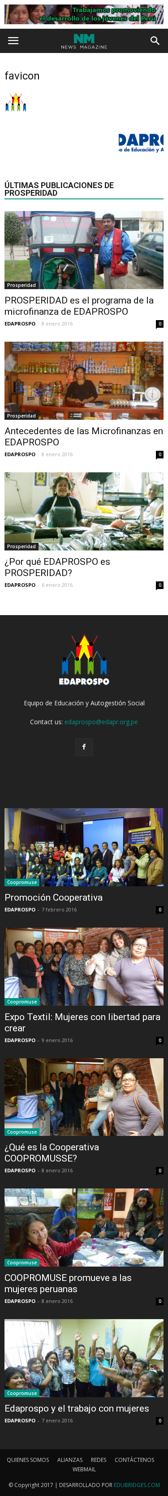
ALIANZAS (69, 1460)
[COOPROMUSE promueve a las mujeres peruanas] (84, 1227)
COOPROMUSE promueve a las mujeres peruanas (68, 1283)
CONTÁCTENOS (134, 1460)
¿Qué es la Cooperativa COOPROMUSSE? (51, 1153)
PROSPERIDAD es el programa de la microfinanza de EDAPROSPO (79, 306)
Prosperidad (21, 285)
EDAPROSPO (19, 323)
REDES (98, 1460)
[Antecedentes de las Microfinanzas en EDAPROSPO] (84, 381)
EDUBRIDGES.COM (137, 1485)
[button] (155, 41)
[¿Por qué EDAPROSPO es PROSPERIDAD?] (84, 511)
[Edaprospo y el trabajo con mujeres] (84, 1358)
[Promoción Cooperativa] (84, 847)
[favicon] (15, 111)
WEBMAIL (84, 1469)
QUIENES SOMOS (28, 1460)
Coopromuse (22, 882)
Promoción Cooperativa (53, 897)
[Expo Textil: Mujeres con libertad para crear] (84, 967)
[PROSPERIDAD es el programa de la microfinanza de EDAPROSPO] (84, 250)
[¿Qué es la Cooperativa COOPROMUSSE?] (84, 1097)
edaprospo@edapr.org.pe (101, 721)
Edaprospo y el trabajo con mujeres (76, 1408)
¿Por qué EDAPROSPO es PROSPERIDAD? (57, 567)
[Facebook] (84, 747)
